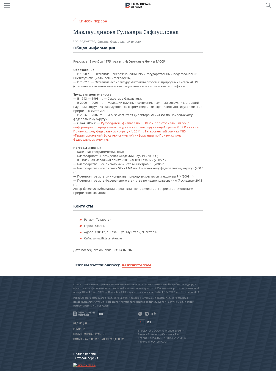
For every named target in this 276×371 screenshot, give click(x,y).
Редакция (80, 323)
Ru (141, 322)
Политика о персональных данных (98, 339)
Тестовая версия (85, 358)
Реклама (79, 328)
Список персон (93, 21)
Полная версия (84, 354)
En (149, 322)
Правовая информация (89, 334)
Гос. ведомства (84, 41)
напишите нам (136, 265)
